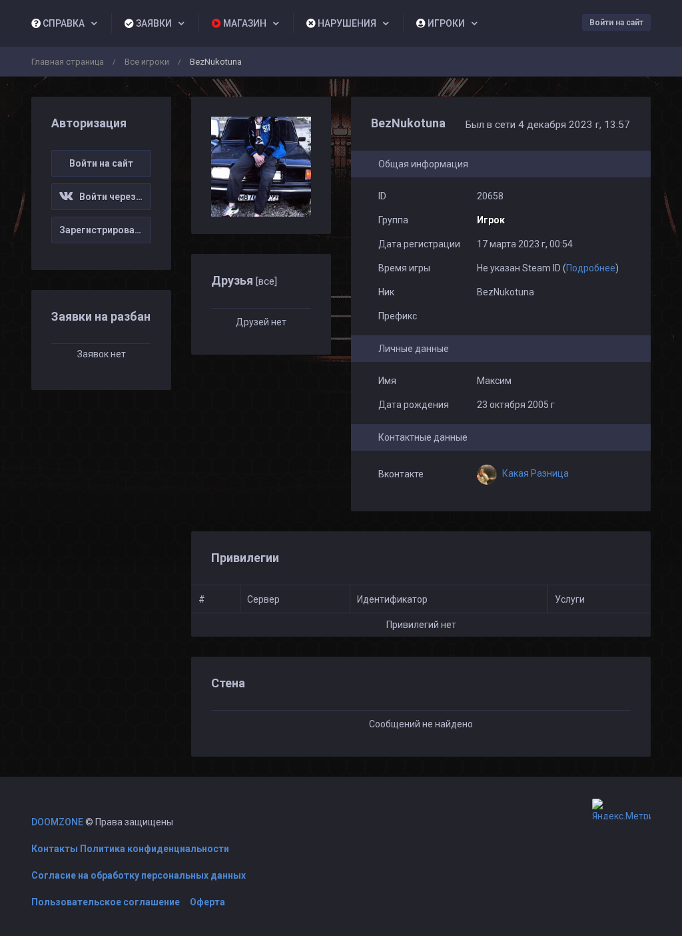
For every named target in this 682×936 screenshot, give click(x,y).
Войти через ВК (111, 196)
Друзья (244, 280)
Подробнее (590, 268)
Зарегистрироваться (105, 230)
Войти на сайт (616, 22)
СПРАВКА (63, 23)
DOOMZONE (57, 822)
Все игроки (147, 62)
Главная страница (67, 62)
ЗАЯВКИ (153, 23)
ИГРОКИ (445, 23)
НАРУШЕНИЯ (346, 23)
